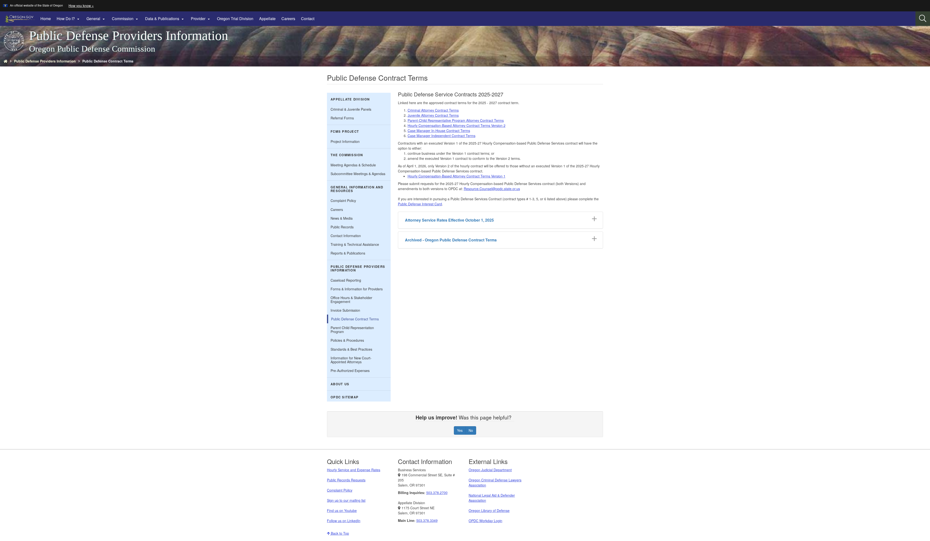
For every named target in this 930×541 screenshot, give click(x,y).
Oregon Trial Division (235, 18)
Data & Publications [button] (165, 19)
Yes (460, 430)
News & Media (342, 218)
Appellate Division (350, 99)
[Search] (922, 18)
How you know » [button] (81, 5)
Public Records (342, 226)
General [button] (96, 19)
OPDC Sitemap (344, 397)
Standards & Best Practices (351, 349)
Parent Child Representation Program (352, 329)
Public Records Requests (346, 480)
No (471, 430)
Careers (288, 18)
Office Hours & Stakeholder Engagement (351, 299)
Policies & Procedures (347, 340)
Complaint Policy (343, 200)
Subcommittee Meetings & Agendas (358, 173)
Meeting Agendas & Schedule (353, 164)
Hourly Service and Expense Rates (353, 469)
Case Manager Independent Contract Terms (441, 135)
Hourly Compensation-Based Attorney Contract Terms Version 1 (456, 176)
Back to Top (339, 533)
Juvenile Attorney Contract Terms (433, 115)
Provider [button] (201, 19)
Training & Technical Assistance (355, 244)
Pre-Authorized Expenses (350, 370)
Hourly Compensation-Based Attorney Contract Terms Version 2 (456, 125)
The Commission (347, 155)
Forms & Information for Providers (357, 288)
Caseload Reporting (346, 280)
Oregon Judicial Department (490, 469)
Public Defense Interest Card (420, 203)
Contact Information (346, 235)
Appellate (267, 18)
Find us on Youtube (342, 510)
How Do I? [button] (69, 19)
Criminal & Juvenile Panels (351, 109)
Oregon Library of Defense (489, 510)
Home (45, 18)
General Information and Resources (357, 189)
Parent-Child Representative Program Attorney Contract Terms (456, 120)
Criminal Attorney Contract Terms (433, 110)
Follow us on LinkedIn (343, 520)
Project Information (345, 141)
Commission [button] (125, 19)
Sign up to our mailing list (346, 500)
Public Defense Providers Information (45, 61)
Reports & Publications (348, 253)
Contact (307, 18)
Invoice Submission (345, 310)
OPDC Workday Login (485, 520)
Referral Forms (342, 118)
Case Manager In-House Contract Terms (439, 130)
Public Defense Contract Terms (355, 319)
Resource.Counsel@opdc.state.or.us (492, 188)
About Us (340, 384)
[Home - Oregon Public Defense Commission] (6, 61)
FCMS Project (345, 131)
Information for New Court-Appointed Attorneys (351, 360)
